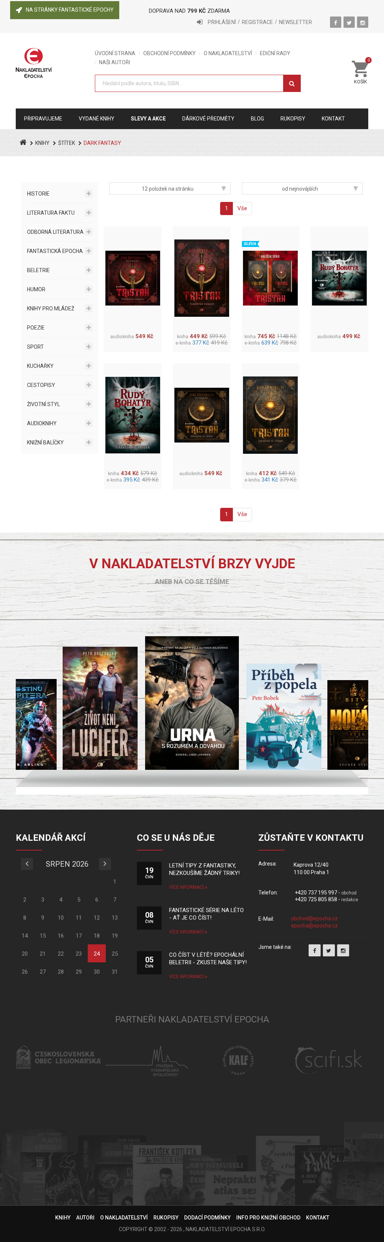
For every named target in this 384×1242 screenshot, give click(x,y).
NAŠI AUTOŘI (114, 62)
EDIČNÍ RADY (275, 53)
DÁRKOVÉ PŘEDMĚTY (208, 119)
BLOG (257, 119)
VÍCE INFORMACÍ (187, 887)
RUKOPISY (165, 1217)
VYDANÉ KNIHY (96, 119)
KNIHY (42, 143)
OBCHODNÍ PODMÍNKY (169, 53)
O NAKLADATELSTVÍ (228, 53)
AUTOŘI (85, 1217)
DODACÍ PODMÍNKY (207, 1217)
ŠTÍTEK (66, 143)
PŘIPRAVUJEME (43, 119)
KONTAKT (317, 1217)
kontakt (333, 119)
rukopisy (292, 119)
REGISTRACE (257, 22)
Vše (242, 208)
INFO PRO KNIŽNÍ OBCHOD (268, 1217)
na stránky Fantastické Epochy (70, 10)
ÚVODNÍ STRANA (115, 53)
